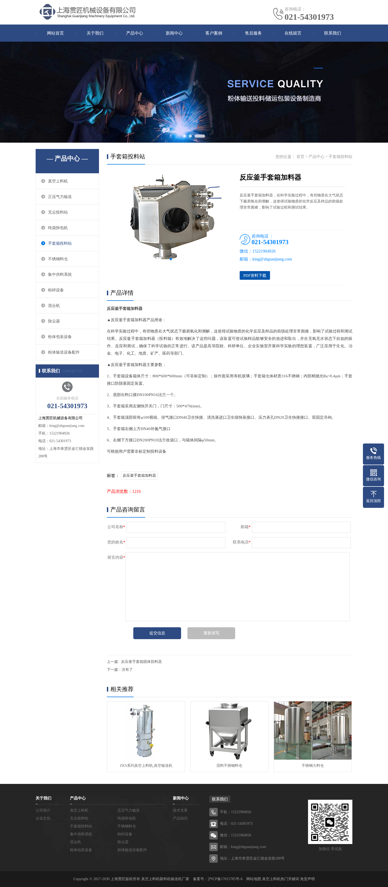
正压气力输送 (60, 197)
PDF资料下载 (254, 275)
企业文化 (43, 818)
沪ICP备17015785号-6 (225, 879)
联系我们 (332, 33)
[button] (171, 259)
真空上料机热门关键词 (280, 879)
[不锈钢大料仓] (313, 730)
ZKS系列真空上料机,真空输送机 (146, 766)
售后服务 (253, 33)
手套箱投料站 (60, 243)
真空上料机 (58, 181)
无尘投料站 (58, 212)
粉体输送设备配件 (64, 352)
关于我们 (95, 33)
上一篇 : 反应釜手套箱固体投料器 (134, 662)
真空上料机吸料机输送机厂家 (165, 879)
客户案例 (213, 33)
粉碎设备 (56, 290)
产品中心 (134, 33)
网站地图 (253, 879)
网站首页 (55, 33)
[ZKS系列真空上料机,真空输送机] (146, 730)
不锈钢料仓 (58, 259)
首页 (300, 157)
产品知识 (180, 818)
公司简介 (43, 810)
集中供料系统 (60, 274)
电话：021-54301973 (236, 824)
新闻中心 (174, 33)
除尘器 (54, 321)
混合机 (54, 305)
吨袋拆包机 (58, 228)
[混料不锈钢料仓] (229, 730)
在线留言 (293, 33)
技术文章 (180, 810)
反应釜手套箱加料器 (139, 476)
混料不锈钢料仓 (229, 766)
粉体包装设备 (60, 337)
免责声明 (307, 879)
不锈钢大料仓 (313, 766)
